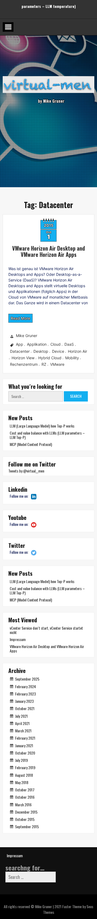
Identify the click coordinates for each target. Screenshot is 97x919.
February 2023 (25, 694)
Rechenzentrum (24, 364)
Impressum (18, 639)
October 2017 (24, 789)
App (19, 344)
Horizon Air (77, 351)
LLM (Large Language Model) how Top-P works (42, 426)
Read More (20, 318)
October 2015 (24, 819)
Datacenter (20, 351)
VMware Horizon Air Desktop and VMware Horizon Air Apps (48, 251)
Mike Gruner (26, 336)
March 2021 (23, 730)
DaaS (69, 344)
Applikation (37, 344)
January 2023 (24, 701)
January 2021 (24, 745)
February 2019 (25, 767)
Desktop (40, 351)
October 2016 (24, 797)
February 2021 (25, 738)
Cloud (55, 344)
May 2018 (21, 782)
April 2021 (22, 723)
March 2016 (23, 804)
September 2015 (27, 826)
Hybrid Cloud (49, 357)
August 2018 (24, 775)
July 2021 (21, 716)
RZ (43, 364)
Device (58, 351)
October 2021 (24, 708)
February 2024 (25, 686)
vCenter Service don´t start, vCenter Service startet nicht (46, 630)
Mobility (72, 357)
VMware (57, 364)
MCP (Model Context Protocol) (31, 444)
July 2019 (21, 760)
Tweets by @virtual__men (26, 471)
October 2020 (25, 753)
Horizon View (23, 357)
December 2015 (26, 812)
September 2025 (27, 679)
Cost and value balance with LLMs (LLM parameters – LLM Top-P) (47, 435)
